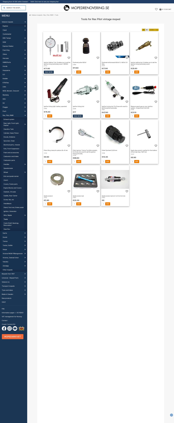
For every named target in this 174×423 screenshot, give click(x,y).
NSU (4, 99)
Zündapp (6, 266)
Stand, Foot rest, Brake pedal (14, 207)
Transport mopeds (8, 286)
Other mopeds (8, 270)
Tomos (5, 241)
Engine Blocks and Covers (12, 188)
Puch (4, 111)
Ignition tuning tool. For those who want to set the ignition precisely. (115, 107)
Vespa (5, 249)
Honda (5, 66)
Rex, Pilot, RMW (8, 115)
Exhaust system (9, 119)
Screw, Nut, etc (9, 200)
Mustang (6, 95)
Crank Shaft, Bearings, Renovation (11, 224)
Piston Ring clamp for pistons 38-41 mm (56, 150)
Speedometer (8, 168)
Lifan (4, 87)
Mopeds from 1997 (8, 274)
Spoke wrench (48, 196)
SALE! (4, 302)
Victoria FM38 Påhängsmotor (13, 253)
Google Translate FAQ (8, 324)
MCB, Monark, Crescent (11, 91)
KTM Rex (6, 83)
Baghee (5, 26)
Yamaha (5, 262)
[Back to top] (171, 415)
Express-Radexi (8, 46)
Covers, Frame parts (11, 184)
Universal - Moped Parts (10, 278)
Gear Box (7, 229)
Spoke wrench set (78, 196)
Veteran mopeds (7, 22)
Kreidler (5, 78)
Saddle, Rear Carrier (10, 196)
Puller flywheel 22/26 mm (109, 150)
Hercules (6, 58)
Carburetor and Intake (11, 156)
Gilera (5, 54)
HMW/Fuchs (7, 62)
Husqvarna (6, 70)
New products (6, 298)
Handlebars (7, 203)
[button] (156, 9)
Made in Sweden (7, 294)
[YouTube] (15, 328)
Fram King (6, 50)
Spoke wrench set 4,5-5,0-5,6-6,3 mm (113, 196)
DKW (4, 42)
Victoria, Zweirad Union (11, 258)
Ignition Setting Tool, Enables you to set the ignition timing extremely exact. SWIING (57, 63)
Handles (6, 164)
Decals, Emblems (9, 137)
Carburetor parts (9, 160)
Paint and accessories (11, 152)
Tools (6, 219)
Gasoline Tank (9, 129)
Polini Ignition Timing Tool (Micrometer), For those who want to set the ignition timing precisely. (85, 152)
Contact (4, 320)
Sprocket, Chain (9, 141)
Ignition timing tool (78, 106)
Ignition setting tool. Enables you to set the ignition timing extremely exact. (144, 63)
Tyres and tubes (7, 290)
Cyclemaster (7, 34)
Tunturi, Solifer (8, 245)
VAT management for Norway (12, 316)
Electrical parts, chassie (12, 145)
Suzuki (5, 237)
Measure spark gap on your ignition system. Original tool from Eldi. (142, 107)
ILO (4, 74)
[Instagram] (10, 328)
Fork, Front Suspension (11, 149)
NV (4, 103)
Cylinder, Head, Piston (11, 133)
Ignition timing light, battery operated (55, 106)
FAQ (3, 309)
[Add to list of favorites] (57, 46)
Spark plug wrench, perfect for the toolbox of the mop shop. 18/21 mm (144, 151)
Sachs (5, 233)
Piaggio (5, 107)
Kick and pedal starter (11, 176)
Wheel (6, 172)
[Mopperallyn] (21, 328)
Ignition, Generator (10, 211)
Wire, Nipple (8, 215)
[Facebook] (4, 328)
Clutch (6, 180)
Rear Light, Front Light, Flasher (11, 124)
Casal (5, 30)
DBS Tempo (7, 38)
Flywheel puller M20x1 (79, 62)
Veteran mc (6, 282)
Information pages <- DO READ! (12, 313)
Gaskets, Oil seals (10, 192)
